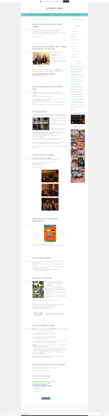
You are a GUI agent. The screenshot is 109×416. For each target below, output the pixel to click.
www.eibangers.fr (37, 391)
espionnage (82, 89)
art (80, 77)
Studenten (79, 104)
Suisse (82, 104)
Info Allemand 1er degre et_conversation (40, 334)
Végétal (76, 107)
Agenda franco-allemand (46, 14)
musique (78, 96)
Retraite (84, 102)
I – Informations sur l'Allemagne (76, 51)
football (76, 91)
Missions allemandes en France (38, 36)
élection (82, 107)
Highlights (66, 14)
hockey (83, 91)
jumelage (80, 94)
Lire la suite (35, 78)
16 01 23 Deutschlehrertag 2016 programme (40, 270)
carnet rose (79, 79)
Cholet (81, 79)
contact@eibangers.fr (39, 389)
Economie (74, 87)
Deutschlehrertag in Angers (41, 258)
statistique (75, 104)
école (79, 107)
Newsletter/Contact (75, 14)
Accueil (31, 14)
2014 (82, 66)
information (74, 94)
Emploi (80, 87)
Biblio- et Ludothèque (57, 14)
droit (78, 84)
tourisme (73, 107)
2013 (80, 66)
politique (76, 99)
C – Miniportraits (73, 34)
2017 (83, 66)
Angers (72, 71)
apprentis (76, 77)
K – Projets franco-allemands (75, 57)
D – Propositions (73, 36)
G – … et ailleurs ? (73, 46)
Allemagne (79, 69)
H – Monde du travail (74, 48)
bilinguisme (74, 79)
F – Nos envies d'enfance (75, 43)
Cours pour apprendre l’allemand (43, 326)
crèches (76, 81)
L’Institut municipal (35, 341)
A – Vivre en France (74, 28)
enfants (73, 89)
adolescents (73, 69)
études (73, 109)
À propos (37, 14)
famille (72, 91)
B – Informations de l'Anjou (75, 31)
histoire (80, 91)
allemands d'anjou (54, 8)
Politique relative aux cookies (25, 414)
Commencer (66, 1)
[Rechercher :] (78, 22)
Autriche (82, 77)
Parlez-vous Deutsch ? (39, 112)
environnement (78, 89)
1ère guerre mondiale (74, 63)
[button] (41, 58)
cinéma (73, 81)
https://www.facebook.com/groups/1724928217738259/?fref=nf (44, 162)
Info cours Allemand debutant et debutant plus (41, 338)
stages (72, 104)
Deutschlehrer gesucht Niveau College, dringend (48, 365)
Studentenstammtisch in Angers (43, 155)
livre (75, 96)
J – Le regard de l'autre (74, 54)
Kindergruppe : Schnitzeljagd (42, 278)
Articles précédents (45, 398)
